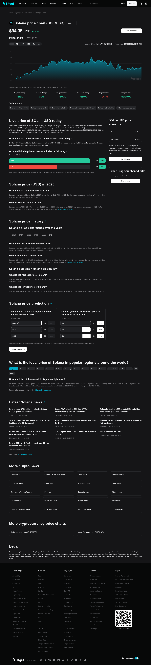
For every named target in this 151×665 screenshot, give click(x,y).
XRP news (116, 501)
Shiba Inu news (118, 475)
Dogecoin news (17, 483)
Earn (40, 602)
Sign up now (125, 181)
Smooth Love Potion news (54, 475)
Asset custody (94, 610)
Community (16, 583)
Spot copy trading (44, 606)
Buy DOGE (68, 587)
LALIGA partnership (19, 621)
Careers (15, 587)
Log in (122, 3)
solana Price (28, 13)
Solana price (68, 636)
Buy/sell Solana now (18, 349)
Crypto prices (19, 13)
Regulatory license (121, 591)
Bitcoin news (117, 492)
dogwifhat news (118, 509)
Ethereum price (69, 610)
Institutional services (97, 602)
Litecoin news (16, 501)
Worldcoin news (84, 509)
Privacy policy (120, 598)
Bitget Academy (17, 591)
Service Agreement (122, 576)
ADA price (67, 632)
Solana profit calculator (106, 108)
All (39, 44)
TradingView (42, 636)
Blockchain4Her (17, 632)
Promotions (94, 617)
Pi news (47, 492)
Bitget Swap (42, 640)
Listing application (96, 591)
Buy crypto (67, 576)
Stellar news (83, 501)
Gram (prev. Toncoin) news (21, 492)
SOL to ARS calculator (43, 390)
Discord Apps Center (45, 647)
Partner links (16, 617)
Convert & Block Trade (46, 595)
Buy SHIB (67, 598)
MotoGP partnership (19, 625)
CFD (39, 583)
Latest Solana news (25, 402)
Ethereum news (50, 509)
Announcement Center (20, 602)
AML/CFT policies (121, 595)
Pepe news (48, 483)
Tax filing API (94, 629)
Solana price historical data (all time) (82, 108)
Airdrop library (43, 651)
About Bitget (16, 576)
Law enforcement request (124, 580)
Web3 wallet (42, 632)
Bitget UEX (16, 613)
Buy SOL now (125, 159)
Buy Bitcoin (68, 580)
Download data (95, 613)
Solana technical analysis (126, 108)
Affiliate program (95, 598)
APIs (39, 621)
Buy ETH (67, 583)
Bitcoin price (68, 606)
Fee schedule (94, 625)
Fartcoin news (83, 492)
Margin (40, 598)
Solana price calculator (39, 108)
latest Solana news (25, 454)
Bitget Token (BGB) (19, 598)
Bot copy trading (44, 613)
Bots (39, 617)
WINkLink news (50, 501)
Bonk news (116, 483)
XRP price (67, 625)
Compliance (119, 587)
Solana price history (26, 221)
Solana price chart (70, 613)
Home (11, 13)
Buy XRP (67, 591)
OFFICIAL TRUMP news (20, 509)
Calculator (67, 617)
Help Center (94, 580)
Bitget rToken (68, 647)
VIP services (94, 595)
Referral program (96, 621)
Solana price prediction (58, 108)
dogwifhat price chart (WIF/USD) (91, 532)
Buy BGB (67, 595)
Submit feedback (95, 576)
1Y (34, 44)
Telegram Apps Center (46, 644)
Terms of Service (121, 602)
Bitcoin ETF (68, 621)
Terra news (82, 475)
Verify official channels (97, 583)
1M (23, 44)
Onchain (41, 587)
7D (17, 44)
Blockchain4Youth (18, 629)
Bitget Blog (16, 595)
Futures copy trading (45, 610)
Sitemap (15, 636)
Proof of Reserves (18, 606)
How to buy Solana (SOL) (19, 108)
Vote (102, 161)
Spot (39, 576)
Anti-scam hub (95, 587)
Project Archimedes (96, 606)
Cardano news (84, 483)
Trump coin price (70, 640)
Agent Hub (42, 625)
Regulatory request (122, 583)
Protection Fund (18, 610)
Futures (41, 580)
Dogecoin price (69, 644)
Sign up (132, 3)
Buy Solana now (131, 31)
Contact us (16, 580)
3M (28, 44)
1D (12, 44)
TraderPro (41, 629)
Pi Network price (69, 629)
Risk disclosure (120, 606)
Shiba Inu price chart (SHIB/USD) (24, 532)
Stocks (40, 591)
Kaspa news (15, 475)
